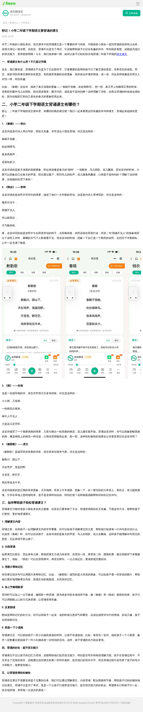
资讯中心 (13, 22)
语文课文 (122, 54)
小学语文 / (26, 22)
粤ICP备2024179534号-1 (108, 702)
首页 (5, 22)
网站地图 (125, 702)
